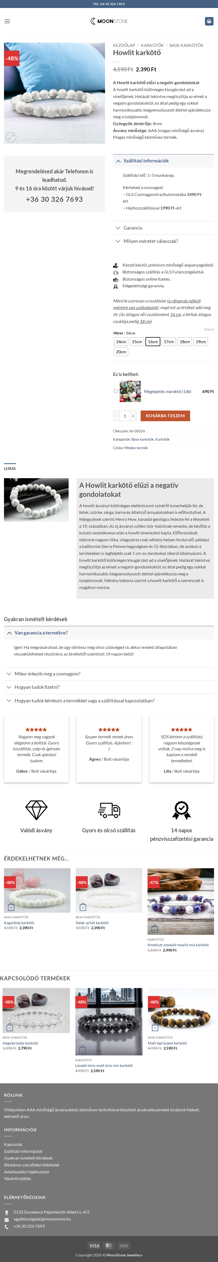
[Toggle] (118, 160)
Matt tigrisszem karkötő (167, 1043)
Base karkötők (187, 45)
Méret (118, 333)
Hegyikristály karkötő (20, 1043)
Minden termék (136, 448)
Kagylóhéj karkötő (19, 922)
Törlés (209, 329)
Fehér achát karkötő (92, 922)
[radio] (121, 342)
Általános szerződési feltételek (32, 1164)
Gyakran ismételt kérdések (28, 1157)
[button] (7, 21)
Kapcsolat (13, 1144)
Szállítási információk (23, 1151)
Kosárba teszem (165, 415)
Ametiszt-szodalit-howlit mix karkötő (178, 945)
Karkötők (152, 45)
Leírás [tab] (10, 468)
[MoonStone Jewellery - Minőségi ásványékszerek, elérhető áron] (109, 21)
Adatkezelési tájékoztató (26, 1171)
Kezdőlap (124, 45)
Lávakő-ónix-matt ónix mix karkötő (104, 1065)
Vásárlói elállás (17, 1178)
